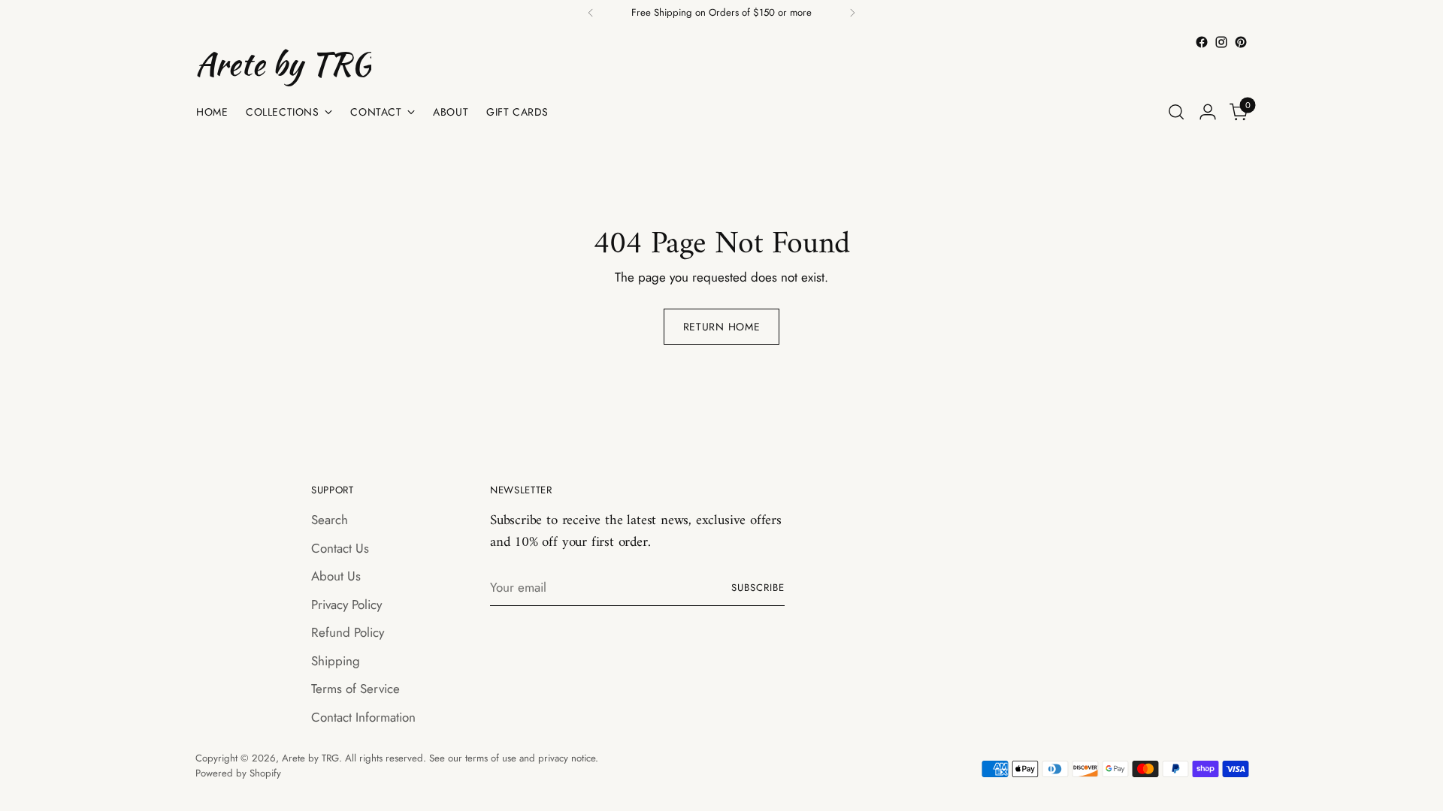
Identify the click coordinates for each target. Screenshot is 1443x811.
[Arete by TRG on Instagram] (1221, 42)
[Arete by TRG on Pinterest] (1241, 42)
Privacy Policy (346, 604)
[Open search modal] (1176, 112)
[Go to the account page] (1208, 112)
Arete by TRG (310, 758)
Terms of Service (355, 689)
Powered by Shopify (238, 773)
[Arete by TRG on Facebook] (1202, 42)
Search (329, 520)
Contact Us (340, 548)
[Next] (852, 13)
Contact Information (363, 717)
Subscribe (758, 587)
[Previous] (590, 13)
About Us (336, 576)
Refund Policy (347, 632)
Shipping (335, 661)
